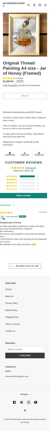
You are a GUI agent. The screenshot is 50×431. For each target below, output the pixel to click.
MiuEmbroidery (14, 5)
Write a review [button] (24, 195)
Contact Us (10, 331)
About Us (9, 296)
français (24, 394)
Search (8, 289)
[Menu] (45, 5)
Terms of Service (12, 324)
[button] (9, 78)
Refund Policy (11, 310)
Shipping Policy (12, 317)
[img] (6, 212)
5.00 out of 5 (30, 168)
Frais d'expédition (10, 85)
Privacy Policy (11, 303)
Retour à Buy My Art (27, 266)
